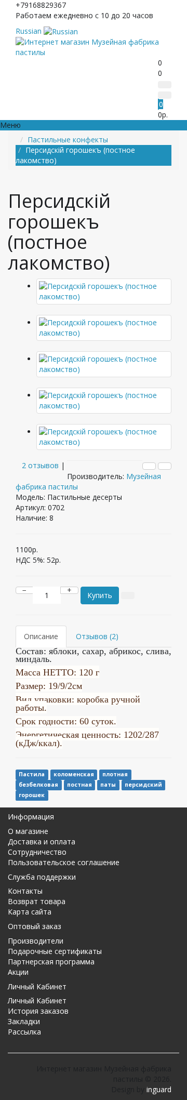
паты (108, 784)
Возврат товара (36, 901)
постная (79, 784)
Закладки (24, 1021)
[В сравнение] (164, 466)
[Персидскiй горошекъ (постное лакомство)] (103, 291)
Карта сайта (29, 912)
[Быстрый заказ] (128, 595)
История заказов (38, 1011)
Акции (18, 972)
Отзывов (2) (97, 636)
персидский (143, 784)
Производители (35, 941)
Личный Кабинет (37, 1000)
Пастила (32, 774)
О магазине (28, 831)
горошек (32, 795)
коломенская (74, 774)
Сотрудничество (37, 852)
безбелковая (38, 784)
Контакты (25, 891)
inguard (158, 1089)
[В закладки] (149, 466)
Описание (41, 636)
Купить (99, 595)
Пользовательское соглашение (63, 862)
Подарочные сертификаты (55, 951)
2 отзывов (40, 465)
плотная (115, 774)
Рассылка (24, 1032)
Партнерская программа (51, 961)
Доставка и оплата (41, 841)
